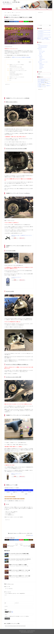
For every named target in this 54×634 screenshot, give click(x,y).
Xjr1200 (40, 68)
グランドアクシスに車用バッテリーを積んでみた (43, 39)
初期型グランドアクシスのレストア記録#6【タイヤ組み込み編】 (21, 57)
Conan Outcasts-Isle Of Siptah (42, 45)
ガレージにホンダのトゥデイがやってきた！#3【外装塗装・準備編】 (19, 553)
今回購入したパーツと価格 (12, 78)
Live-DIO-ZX (41, 67)
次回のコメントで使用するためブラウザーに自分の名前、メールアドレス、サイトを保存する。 (17, 616)
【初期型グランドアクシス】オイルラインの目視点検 (16, 64)
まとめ (10, 80)
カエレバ (14, 474)
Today (40, 60)
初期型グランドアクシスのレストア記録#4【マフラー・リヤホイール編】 (19, 570)
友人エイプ (41, 52)
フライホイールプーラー (24, 533)
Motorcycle (10, 12)
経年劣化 (28, 533)
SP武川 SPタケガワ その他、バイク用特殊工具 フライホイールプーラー (21, 235)
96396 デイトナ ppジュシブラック (16, 473)
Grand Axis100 (41, 64)
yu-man (32, 535)
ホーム (6, 12)
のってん (43, 86)
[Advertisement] (13, 90)
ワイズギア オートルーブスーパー (16, 277)
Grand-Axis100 (18, 12)
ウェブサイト (6, 606)
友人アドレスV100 (42, 51)
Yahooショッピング (22, 476)
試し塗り (31, 533)
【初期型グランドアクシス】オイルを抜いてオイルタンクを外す (18, 70)
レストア (14, 12)
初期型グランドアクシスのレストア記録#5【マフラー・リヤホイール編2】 (19, 575)
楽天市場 (15, 476)
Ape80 (40, 56)
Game (38, 44)
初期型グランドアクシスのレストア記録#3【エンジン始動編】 (18, 564)
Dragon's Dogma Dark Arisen (42, 47)
